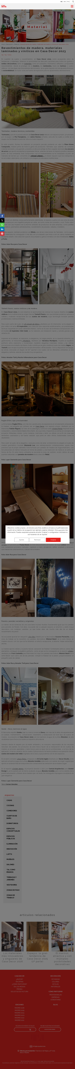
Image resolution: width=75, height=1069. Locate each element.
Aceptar (53, 540)
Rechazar (37, 540)
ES (61, 1)
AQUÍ (59, 530)
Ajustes (21, 540)
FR (68, 1)
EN (64, 1)
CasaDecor (5, 6)
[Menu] (72, 6)
